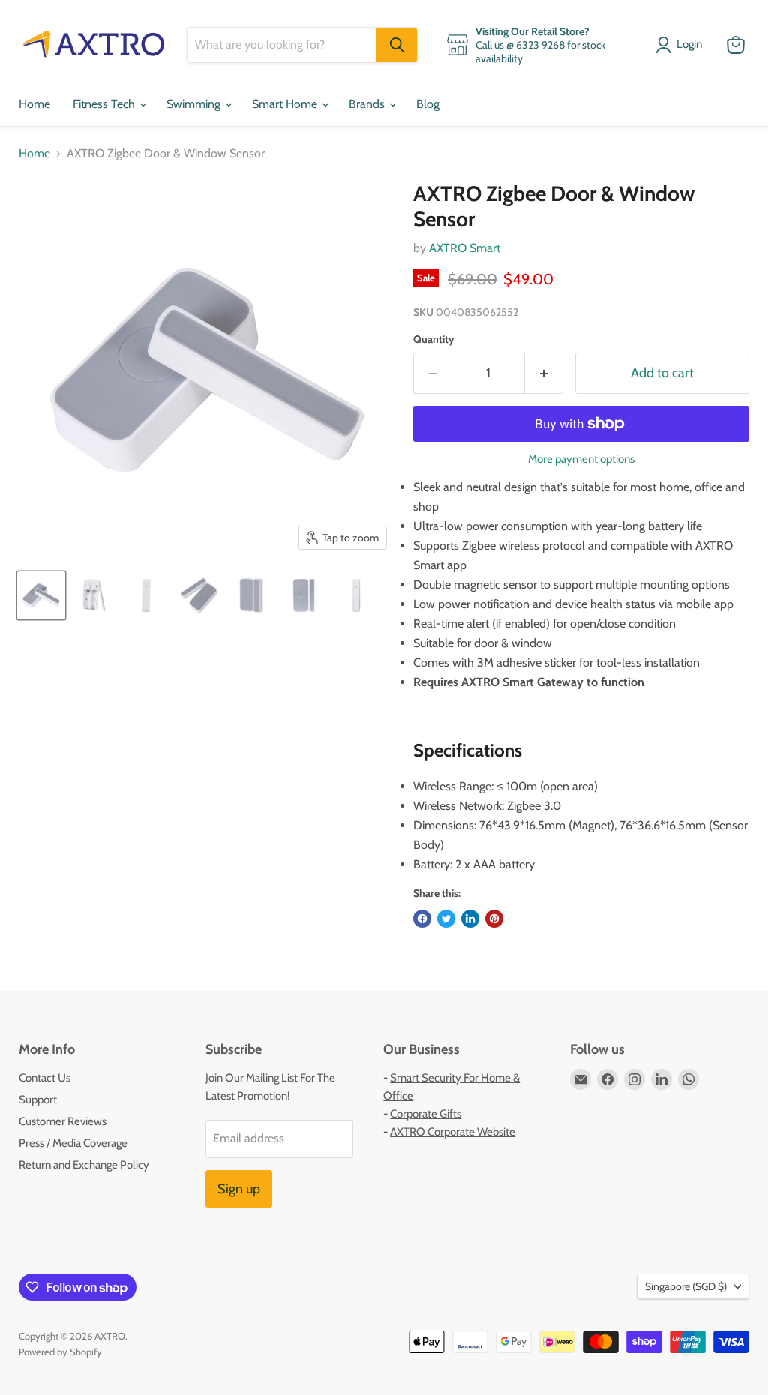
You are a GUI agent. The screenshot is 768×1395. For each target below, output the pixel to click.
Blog (428, 104)
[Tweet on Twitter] (446, 919)
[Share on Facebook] (422, 919)
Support (38, 1099)
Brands (368, 104)
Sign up (239, 1188)
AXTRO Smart (464, 248)
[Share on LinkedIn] (470, 919)
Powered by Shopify (60, 1352)
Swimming (195, 104)
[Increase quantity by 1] (544, 373)
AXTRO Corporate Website (452, 1131)
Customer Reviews (62, 1121)
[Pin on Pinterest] (494, 919)
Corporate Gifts (425, 1113)
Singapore (686, 1286)
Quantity (433, 339)
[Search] (396, 45)
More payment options (581, 459)
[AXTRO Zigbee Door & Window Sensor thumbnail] (41, 596)
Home (34, 104)
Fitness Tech (105, 104)
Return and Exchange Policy (84, 1165)
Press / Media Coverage (73, 1143)
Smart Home (286, 104)
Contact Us (44, 1077)
